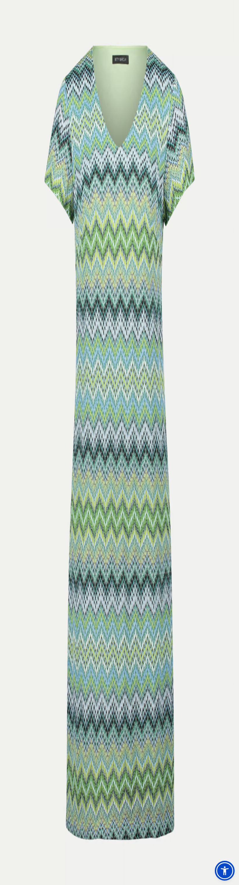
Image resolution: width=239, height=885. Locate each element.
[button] (224, 870)
